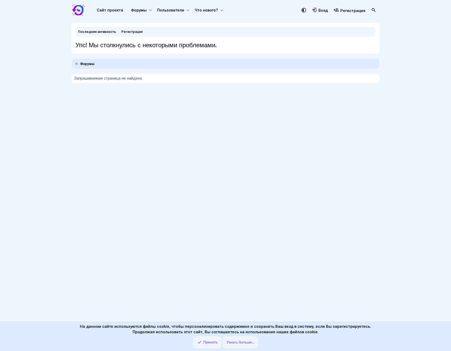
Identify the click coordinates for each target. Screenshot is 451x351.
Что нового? (206, 10)
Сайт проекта (110, 10)
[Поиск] (373, 10)
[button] (150, 10)
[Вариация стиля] (304, 10)
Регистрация (132, 32)
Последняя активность (97, 32)
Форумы (139, 10)
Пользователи (170, 10)
